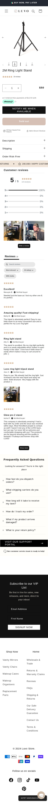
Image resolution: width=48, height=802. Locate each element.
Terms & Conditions (32, 729)
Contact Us (33, 720)
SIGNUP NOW (24, 627)
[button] (6, 11)
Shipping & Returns (32, 697)
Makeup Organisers (9, 682)
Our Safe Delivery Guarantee (32, 709)
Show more (24, 448)
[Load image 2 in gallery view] (15, 64)
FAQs (30, 688)
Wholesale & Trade (33, 662)
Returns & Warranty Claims (36, 672)
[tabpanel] (24, 357)
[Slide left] (3, 37)
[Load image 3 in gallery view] (20, 64)
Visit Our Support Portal (18, 543)
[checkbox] (10, 276)
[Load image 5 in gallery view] (32, 64)
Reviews (31, 681)
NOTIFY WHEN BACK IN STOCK (33, 798)
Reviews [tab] (11, 256)
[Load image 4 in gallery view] (26, 64)
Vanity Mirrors (10, 660)
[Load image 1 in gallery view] (9, 64)
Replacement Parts (10, 693)
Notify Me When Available (24, 110)
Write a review (24, 246)
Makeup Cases (11, 674)
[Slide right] (45, 37)
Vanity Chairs (10, 667)
